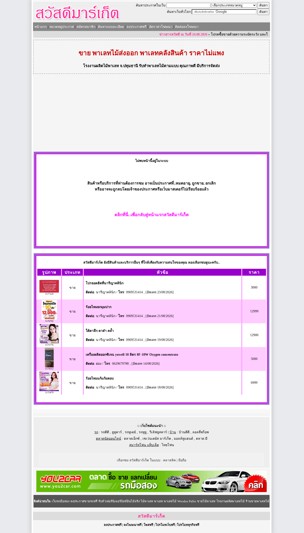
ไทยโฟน (168, 445)
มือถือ (182, 460)
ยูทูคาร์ (117, 432)
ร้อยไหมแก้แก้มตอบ (100, 378)
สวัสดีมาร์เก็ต (151, 516)
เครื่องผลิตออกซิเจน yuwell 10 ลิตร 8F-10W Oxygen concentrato (132, 354)
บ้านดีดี (184, 432)
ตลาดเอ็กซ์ (132, 438)
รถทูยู (143, 432)
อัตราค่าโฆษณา (160, 27)
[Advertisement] (151, 115)
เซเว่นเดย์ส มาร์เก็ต (156, 438)
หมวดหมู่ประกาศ (61, 27)
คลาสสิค (169, 460)
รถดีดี (105, 432)
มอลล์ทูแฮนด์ (183, 438)
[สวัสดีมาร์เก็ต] (77, 20)
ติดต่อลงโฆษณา (187, 27)
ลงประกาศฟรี (137, 27)
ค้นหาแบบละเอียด (111, 27)
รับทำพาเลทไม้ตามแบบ (159, 66)
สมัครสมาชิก (85, 27)
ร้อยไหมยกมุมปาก (98, 307)
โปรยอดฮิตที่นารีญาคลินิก (105, 283)
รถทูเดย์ (130, 432)
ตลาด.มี (201, 438)
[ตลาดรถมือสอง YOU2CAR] (151, 491)
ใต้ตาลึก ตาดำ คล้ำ (100, 331)
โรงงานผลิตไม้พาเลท (101, 66)
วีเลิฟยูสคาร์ (158, 432)
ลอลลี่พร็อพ (200, 432)
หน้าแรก (40, 27)
